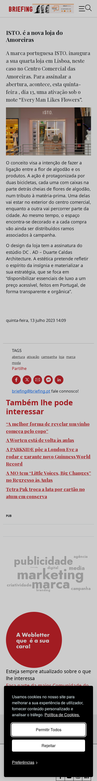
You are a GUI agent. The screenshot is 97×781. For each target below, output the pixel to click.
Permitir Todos (48, 729)
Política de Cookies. (62, 714)
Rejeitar (48, 745)
